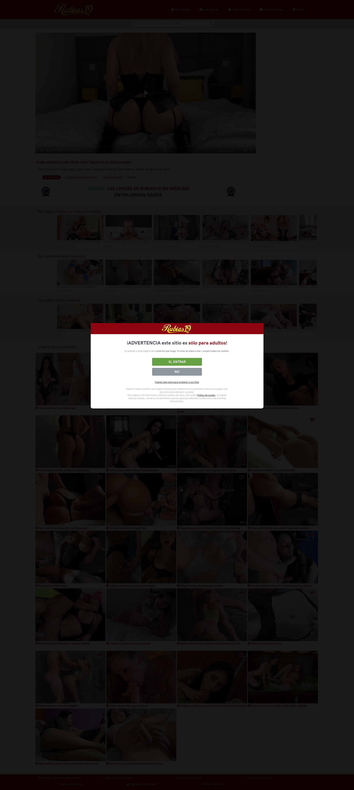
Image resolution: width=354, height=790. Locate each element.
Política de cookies (206, 395)
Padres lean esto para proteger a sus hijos (177, 382)
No (177, 372)
